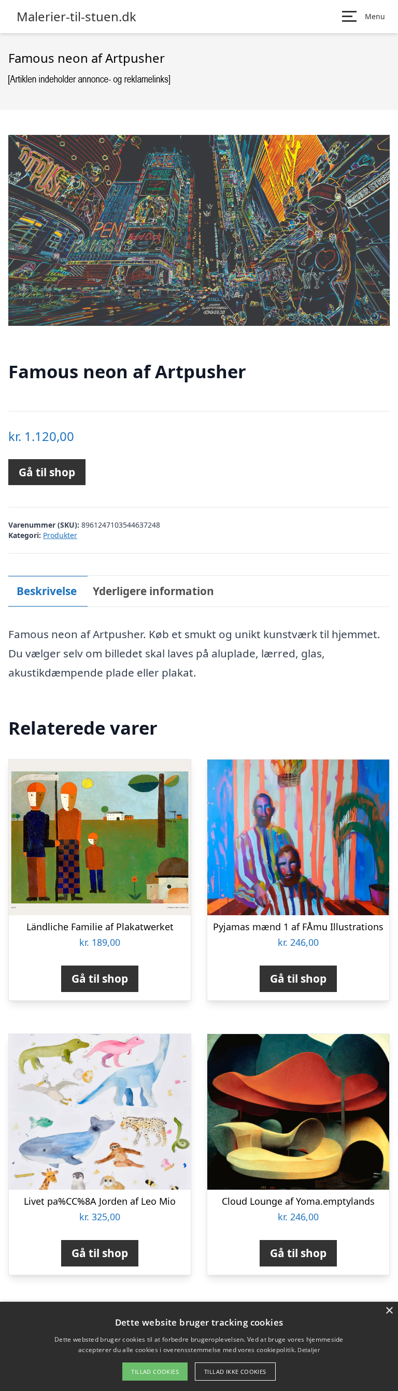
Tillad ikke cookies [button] (235, 1371)
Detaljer (308, 1350)
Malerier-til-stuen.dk (76, 16)
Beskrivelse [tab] (47, 591)
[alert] (199, 1346)
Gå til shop (47, 472)
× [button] (389, 1311)
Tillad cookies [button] (155, 1371)
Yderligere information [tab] (153, 591)
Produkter (60, 535)
